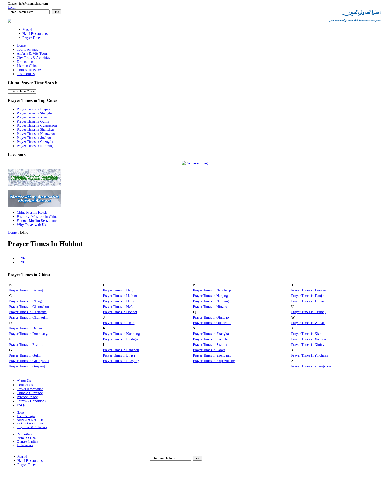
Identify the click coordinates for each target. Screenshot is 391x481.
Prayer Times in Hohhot (120, 312)
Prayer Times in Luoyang (121, 361)
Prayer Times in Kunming (35, 146)
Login (12, 7)
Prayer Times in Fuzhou (26, 344)
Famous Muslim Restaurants (37, 221)
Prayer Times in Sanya (209, 350)
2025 (23, 258)
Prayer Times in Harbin (119, 301)
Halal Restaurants (30, 460)
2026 (23, 262)
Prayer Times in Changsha (28, 312)
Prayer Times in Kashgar (120, 339)
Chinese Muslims (27, 441)
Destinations (24, 434)
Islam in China (26, 438)
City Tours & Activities (32, 427)
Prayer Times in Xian (32, 117)
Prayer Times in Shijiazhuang (214, 361)
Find (56, 12)
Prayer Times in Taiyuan (308, 290)
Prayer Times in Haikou (120, 296)
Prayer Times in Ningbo (210, 306)
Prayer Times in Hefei (118, 306)
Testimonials (25, 445)
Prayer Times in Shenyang (212, 355)
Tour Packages (26, 416)
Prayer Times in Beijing (33, 109)
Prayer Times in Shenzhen (35, 129)
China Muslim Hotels (32, 212)
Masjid (22, 456)
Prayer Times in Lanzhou (121, 350)
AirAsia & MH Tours (30, 420)
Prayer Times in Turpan (308, 301)
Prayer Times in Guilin (33, 121)
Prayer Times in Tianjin (307, 296)
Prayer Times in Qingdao (211, 317)
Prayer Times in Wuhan (308, 323)
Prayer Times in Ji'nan (118, 323)
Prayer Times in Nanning (211, 301)
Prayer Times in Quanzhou (212, 323)
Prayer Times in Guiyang (27, 366)
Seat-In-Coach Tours (30, 423)
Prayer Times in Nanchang (212, 290)
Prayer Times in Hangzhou (36, 133)
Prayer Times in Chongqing (28, 317)
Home (12, 232)
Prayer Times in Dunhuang (28, 334)
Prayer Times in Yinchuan (309, 355)
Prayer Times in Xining (307, 344)
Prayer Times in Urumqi (308, 312)
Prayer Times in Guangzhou (37, 125)
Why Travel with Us (31, 225)
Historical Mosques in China (37, 216)
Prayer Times (26, 465)
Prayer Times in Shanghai (35, 113)
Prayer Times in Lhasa (119, 355)
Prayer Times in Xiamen (308, 339)
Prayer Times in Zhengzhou (311, 366)
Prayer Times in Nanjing (210, 296)
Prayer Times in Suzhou (34, 138)
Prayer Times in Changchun (29, 306)
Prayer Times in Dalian (25, 328)
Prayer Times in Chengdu (35, 142)
